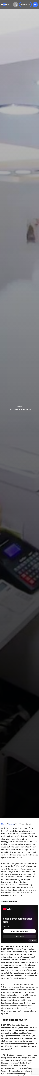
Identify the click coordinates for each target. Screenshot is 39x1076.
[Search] (15, 4)
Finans (11, 824)
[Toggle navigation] (35, 4)
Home (4, 824)
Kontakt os (25, 4)
